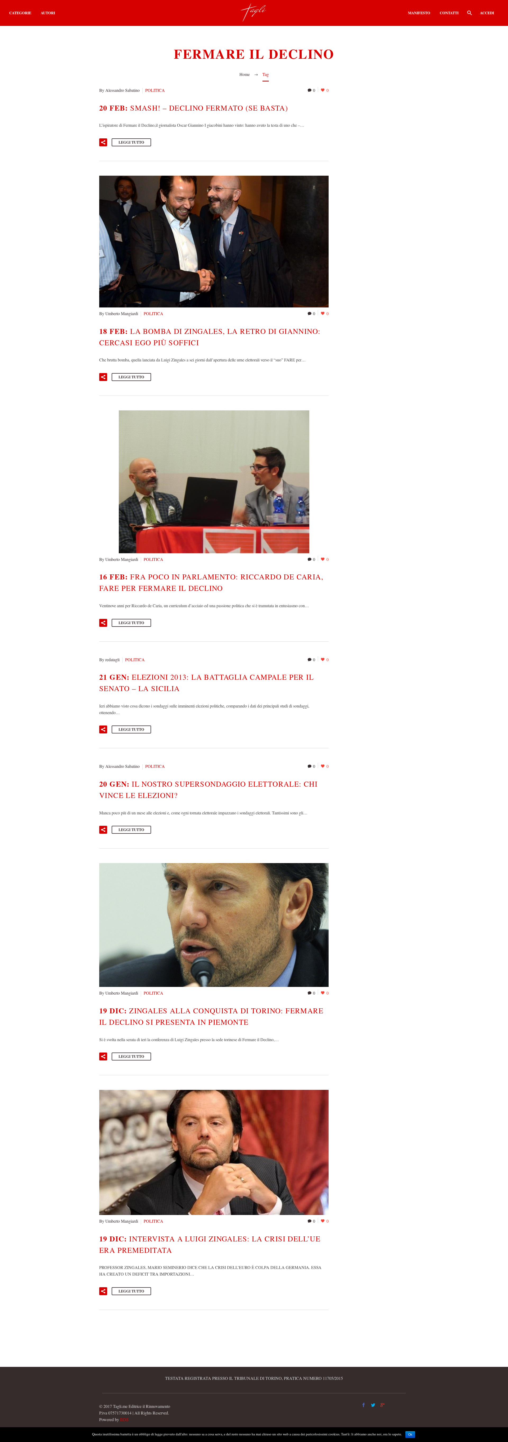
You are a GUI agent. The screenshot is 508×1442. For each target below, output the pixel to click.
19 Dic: (211, 1016)
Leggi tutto (131, 142)
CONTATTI (449, 13)
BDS (124, 1419)
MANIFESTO (419, 13)
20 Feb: (193, 107)
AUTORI (48, 13)
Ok (410, 1434)
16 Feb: (211, 582)
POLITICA (155, 90)
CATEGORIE (20, 13)
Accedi (487, 13)
